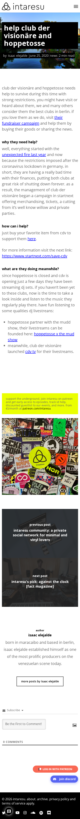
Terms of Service (13, 803)
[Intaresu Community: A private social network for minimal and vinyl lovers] (40, 533)
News (53, 55)
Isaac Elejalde (17, 55)
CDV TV (30, 351)
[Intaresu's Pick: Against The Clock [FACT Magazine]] (40, 582)
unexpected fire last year (24, 154)
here (32, 238)
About (31, 799)
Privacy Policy (59, 799)
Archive (42, 799)
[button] (76, 6)
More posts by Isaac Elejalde (40, 681)
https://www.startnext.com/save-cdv (34, 256)
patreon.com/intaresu (37, 408)
